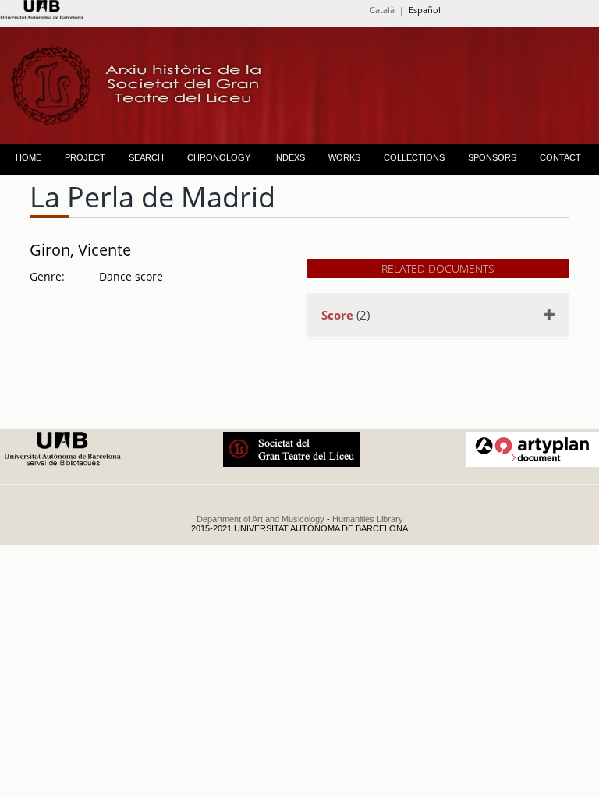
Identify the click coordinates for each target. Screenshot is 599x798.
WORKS (344, 157)
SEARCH (146, 157)
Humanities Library (367, 519)
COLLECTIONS (414, 157)
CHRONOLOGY (218, 157)
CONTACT (560, 157)
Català (382, 10)
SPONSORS (492, 157)
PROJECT (85, 157)
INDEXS (289, 157)
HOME (28, 157)
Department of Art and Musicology (260, 519)
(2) (345, 315)
